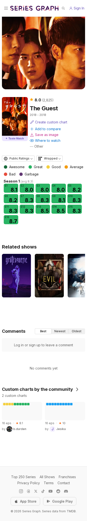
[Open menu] (6, 8)
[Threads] (28, 491)
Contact (64, 483)
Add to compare (48, 129)
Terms (49, 483)
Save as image (46, 135)
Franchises (67, 477)
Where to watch (47, 140)
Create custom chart (51, 122)
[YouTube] (50, 491)
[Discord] (66, 491)
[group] (60, 331)
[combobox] (18, 158)
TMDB (71, 511)
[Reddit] (58, 491)
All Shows (47, 477)
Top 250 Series (23, 477)
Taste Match (15, 138)
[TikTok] (43, 491)
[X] (35, 491)
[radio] (43, 331)
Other (38, 146)
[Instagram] (21, 491)
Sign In (79, 8)
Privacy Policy (28, 483)
